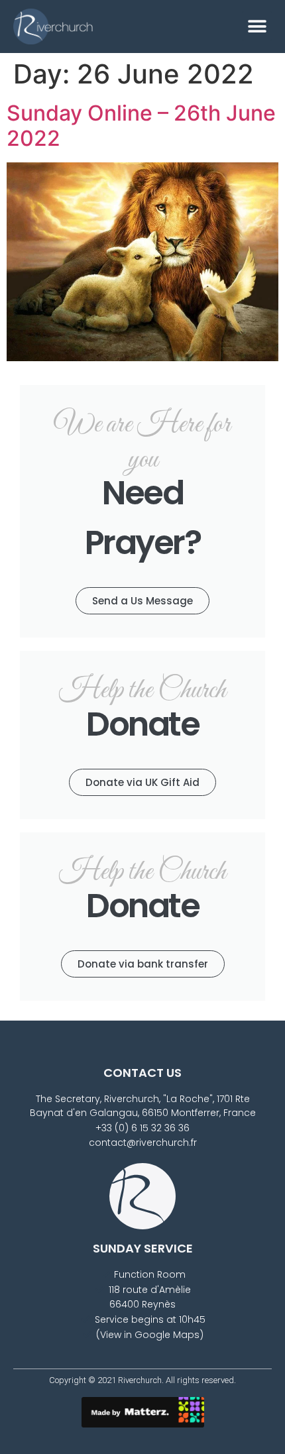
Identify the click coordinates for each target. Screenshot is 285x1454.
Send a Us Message (142, 601)
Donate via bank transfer (143, 964)
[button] (257, 26)
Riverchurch (140, 1380)
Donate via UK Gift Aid (143, 782)
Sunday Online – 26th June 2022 (141, 125)
